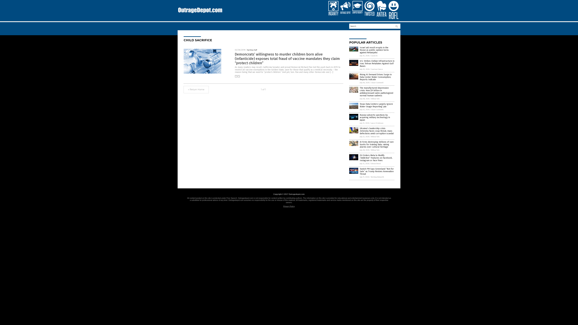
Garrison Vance (377, 69)
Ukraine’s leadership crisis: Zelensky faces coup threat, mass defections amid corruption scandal (377, 131)
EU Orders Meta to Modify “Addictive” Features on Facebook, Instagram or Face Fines (376, 158)
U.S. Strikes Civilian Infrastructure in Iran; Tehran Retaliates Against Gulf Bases (377, 63)
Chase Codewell (377, 83)
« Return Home (196, 89)
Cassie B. (374, 56)
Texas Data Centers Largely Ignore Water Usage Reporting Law (376, 105)
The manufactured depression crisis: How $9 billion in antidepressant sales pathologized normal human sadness (376, 92)
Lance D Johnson (377, 123)
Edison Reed (376, 164)
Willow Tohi (375, 99)
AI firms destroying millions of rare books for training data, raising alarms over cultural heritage (377, 144)
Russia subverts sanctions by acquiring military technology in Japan (375, 117)
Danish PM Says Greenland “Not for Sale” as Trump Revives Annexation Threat (377, 171)
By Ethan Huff (252, 50)
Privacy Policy (289, 206)
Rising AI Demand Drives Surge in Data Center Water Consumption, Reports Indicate (376, 77)
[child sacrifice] (200, 14)
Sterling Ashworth (377, 177)
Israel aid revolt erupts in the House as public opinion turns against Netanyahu (374, 50)
